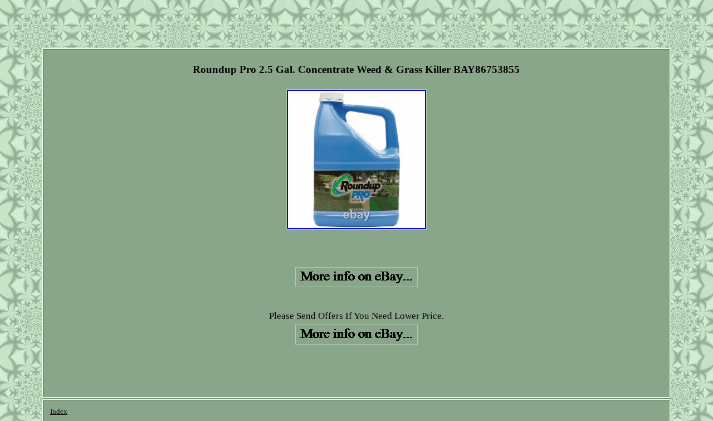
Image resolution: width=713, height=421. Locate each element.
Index (58, 411)
